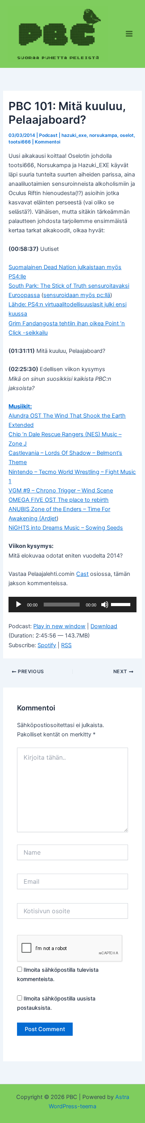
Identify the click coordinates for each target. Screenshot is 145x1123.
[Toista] (18, 604)
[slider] (122, 604)
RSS (66, 645)
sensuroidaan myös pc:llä (76, 295)
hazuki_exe (74, 135)
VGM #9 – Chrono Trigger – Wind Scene (61, 490)
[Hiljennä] (105, 604)
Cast (82, 573)
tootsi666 (20, 142)
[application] (72, 604)
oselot (127, 135)
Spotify (47, 645)
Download (103, 626)
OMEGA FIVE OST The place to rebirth (59, 499)
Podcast (48, 135)
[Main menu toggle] (129, 34)
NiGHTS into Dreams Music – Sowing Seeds (66, 527)
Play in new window (59, 626)
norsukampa (103, 135)
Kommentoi (47, 142)
